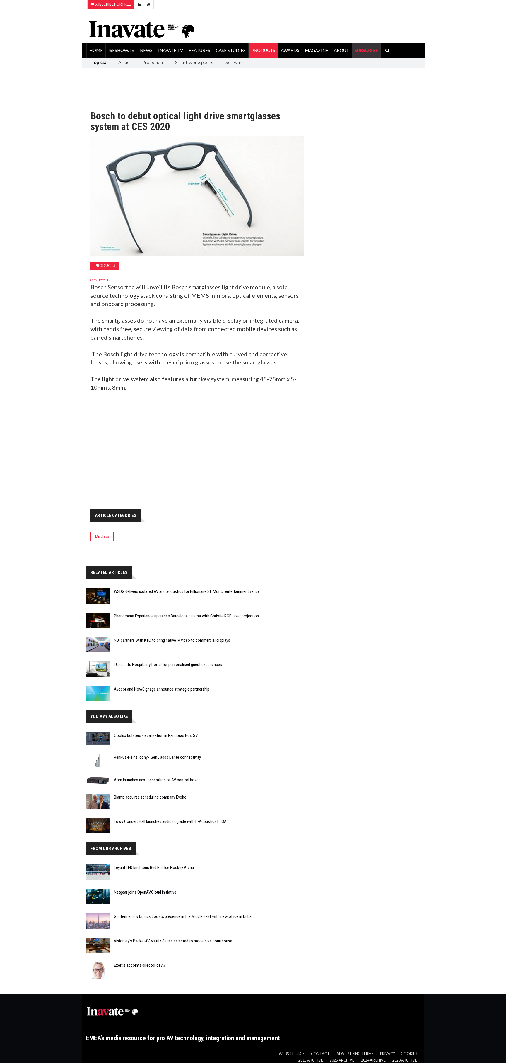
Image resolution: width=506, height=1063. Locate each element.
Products (263, 50)
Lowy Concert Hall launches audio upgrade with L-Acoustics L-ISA (170, 821)
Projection (152, 62)
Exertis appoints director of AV (140, 965)
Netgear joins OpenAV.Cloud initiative (145, 892)
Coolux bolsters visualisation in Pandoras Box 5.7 (156, 735)
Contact (320, 1054)
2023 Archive (404, 1060)
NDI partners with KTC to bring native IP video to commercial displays (172, 640)
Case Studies (231, 50)
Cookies (409, 1054)
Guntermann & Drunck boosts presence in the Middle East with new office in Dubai (183, 916)
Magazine (316, 50)
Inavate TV (170, 50)
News (146, 50)
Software (234, 62)
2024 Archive (373, 1060)
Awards (290, 50)
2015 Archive (310, 1060)
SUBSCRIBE (366, 50)
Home (96, 50)
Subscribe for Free (112, 4)
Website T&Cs (291, 1054)
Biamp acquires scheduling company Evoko (150, 797)
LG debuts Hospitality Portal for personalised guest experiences (168, 664)
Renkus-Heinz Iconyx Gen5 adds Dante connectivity (157, 757)
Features (199, 50)
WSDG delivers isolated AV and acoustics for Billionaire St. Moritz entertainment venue (187, 591)
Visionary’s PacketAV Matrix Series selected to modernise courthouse (173, 941)
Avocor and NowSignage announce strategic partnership (161, 689)
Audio (124, 62)
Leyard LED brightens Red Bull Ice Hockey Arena (154, 867)
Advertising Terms (354, 1054)
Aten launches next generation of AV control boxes (157, 779)
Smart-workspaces (194, 62)
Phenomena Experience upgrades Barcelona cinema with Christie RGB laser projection (186, 616)
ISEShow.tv (121, 50)
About (341, 50)
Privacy (387, 1054)
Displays (102, 536)
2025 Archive (342, 1060)
